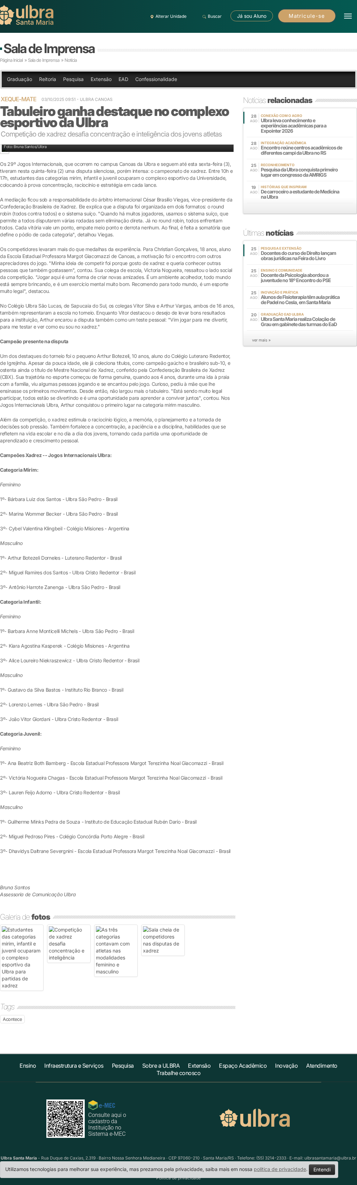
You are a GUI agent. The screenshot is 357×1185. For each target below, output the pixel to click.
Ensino (28, 1065)
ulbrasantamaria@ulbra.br (330, 1158)
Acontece (12, 1019)
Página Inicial (11, 60)
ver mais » (261, 340)
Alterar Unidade (171, 16)
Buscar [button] (215, 16)
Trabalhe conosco (178, 1072)
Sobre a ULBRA (161, 1065)
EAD (123, 79)
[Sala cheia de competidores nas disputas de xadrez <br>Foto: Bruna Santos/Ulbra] (163, 940)
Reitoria (47, 79)
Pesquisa (73, 79)
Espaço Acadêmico (243, 1065)
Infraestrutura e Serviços (74, 1065)
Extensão (101, 79)
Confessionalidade (156, 79)
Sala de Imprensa (48, 48)
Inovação (286, 1065)
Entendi (322, 1169)
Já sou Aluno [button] (251, 16)
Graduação (19, 79)
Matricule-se (307, 16)
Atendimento (321, 1065)
